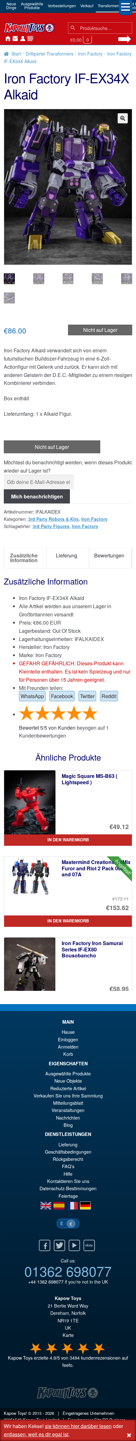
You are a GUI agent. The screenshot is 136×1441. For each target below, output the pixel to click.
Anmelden (21, 39)
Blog (68, 1124)
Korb (68, 1053)
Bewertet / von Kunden (47, 727)
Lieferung (68, 1144)
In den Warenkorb (68, 840)
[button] (123, 118)
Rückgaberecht (68, 1159)
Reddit (109, 696)
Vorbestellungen (62, 5)
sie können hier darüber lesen (78, 1426)
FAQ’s (68, 1166)
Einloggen (68, 1039)
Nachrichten (29, 39)
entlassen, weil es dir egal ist (36, 1434)
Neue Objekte (68, 1080)
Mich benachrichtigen (37, 496)
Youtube (74, 1245)
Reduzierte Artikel (68, 1088)
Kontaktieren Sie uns (13, 39)
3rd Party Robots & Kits (53, 519)
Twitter (87, 696)
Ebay (89, 1245)
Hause (6, 39)
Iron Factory (90, 53)
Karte (68, 1335)
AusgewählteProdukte (32, 5)
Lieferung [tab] (66, 555)
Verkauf (86, 5)
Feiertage (68, 1195)
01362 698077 (68, 1270)
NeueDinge (11, 5)
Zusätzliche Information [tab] (24, 557)
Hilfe (68, 1173)
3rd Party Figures (51, 526)
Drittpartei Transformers (49, 53)
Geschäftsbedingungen (68, 1151)
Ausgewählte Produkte (68, 1073)
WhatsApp (32, 696)
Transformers (109, 5)
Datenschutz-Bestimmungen (68, 1188)
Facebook (62, 696)
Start (16, 53)
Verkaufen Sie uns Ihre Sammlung (68, 1095)
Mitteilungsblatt (68, 1102)
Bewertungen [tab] (109, 555)
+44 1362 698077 (46, 1281)
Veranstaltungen (68, 1110)
